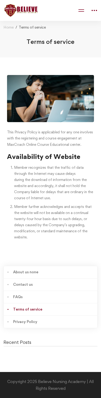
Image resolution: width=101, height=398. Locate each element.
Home (9, 27)
